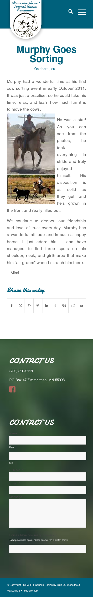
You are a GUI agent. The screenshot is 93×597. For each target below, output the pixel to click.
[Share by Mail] (81, 305)
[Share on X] (20, 305)
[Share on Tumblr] (55, 305)
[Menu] (79, 12)
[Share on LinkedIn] (46, 305)
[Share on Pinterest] (38, 305)
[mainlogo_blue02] (38, 21)
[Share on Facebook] (11, 305)
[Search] (68, 12)
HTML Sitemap (29, 590)
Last (11, 462)
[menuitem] (68, 12)
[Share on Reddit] (73, 305)
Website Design (44, 585)
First (11, 447)
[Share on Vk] (64, 305)
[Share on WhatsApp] (29, 305)
